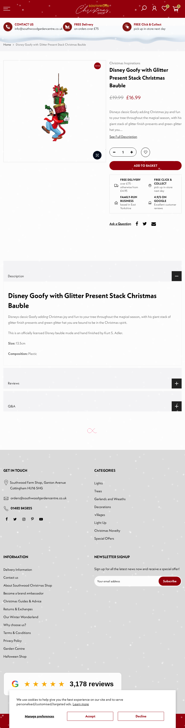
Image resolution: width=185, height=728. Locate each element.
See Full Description (123, 136)
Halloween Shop (15, 656)
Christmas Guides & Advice (22, 601)
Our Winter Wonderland (20, 617)
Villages (99, 515)
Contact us (10, 577)
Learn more (81, 704)
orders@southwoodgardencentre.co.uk (39, 498)
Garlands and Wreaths (110, 499)
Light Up (100, 522)
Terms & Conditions (17, 633)
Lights (98, 483)
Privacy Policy (12, 640)
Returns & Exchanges (18, 609)
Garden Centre (14, 648)
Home (7, 44)
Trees (98, 491)
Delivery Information (17, 569)
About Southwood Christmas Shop (27, 585)
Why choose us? (14, 625)
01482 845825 (21, 508)
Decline (141, 716)
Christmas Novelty (107, 530)
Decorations (102, 507)
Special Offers (104, 538)
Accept (90, 716)
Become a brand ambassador (23, 593)
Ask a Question (120, 224)
